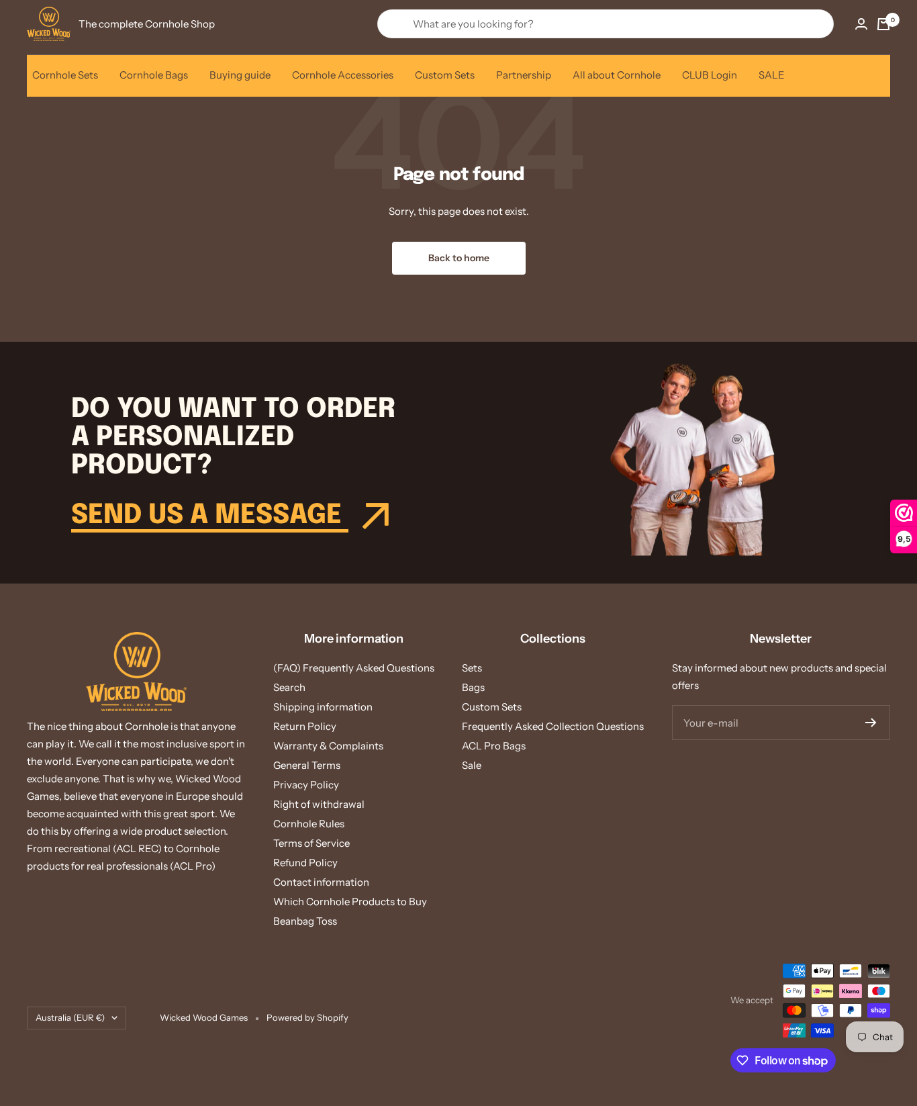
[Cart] (883, 24)
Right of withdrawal (319, 804)
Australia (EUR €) (70, 1017)
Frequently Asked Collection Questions (553, 726)
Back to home (458, 258)
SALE (772, 74)
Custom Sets (445, 74)
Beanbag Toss (305, 921)
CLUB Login (709, 74)
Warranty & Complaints (328, 745)
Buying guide (240, 74)
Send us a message (209, 515)
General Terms (306, 765)
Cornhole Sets (65, 74)
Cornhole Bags (153, 74)
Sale (471, 765)
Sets (472, 667)
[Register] (871, 722)
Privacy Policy (306, 784)
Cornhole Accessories (342, 74)
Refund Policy (305, 862)
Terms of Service (311, 843)
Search (289, 687)
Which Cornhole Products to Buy (350, 901)
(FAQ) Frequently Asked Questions (353, 667)
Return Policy (304, 726)
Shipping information (323, 706)
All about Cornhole (617, 74)
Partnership (523, 74)
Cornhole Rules (308, 823)
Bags (473, 687)
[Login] (861, 24)
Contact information (321, 882)
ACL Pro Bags (494, 745)
